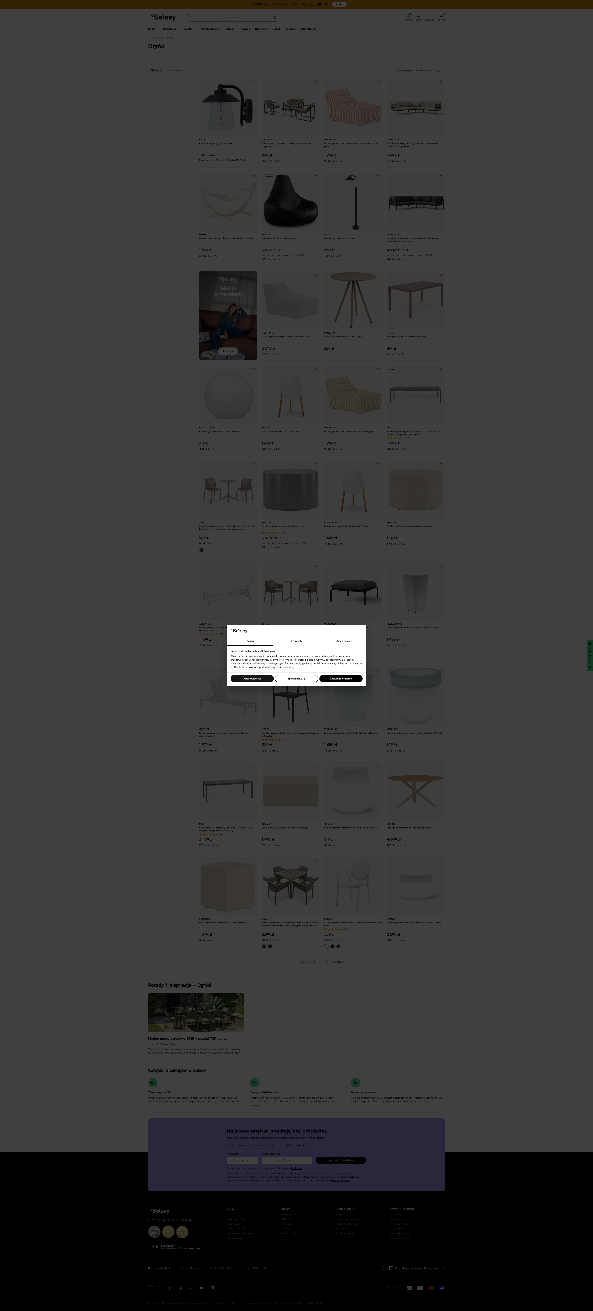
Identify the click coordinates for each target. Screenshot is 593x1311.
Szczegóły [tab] (296, 641)
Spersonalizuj (295, 678)
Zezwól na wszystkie (341, 678)
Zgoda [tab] (250, 641)
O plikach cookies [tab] (343, 641)
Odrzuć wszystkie (252, 678)
